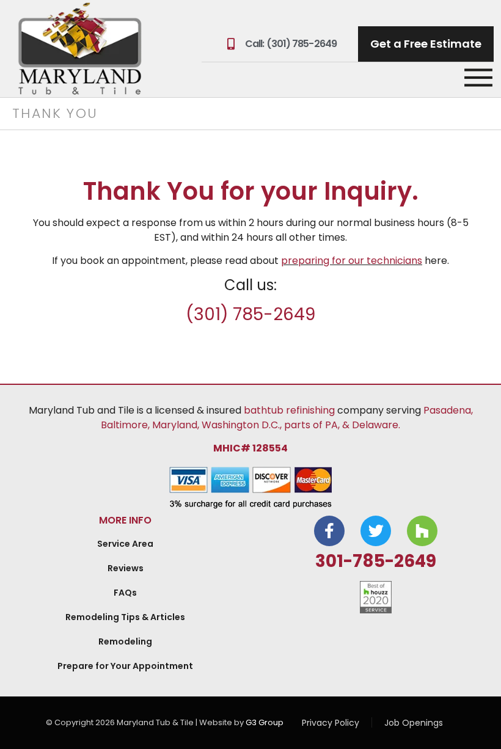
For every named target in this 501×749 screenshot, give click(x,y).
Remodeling (125, 641)
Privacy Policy (330, 723)
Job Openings (413, 723)
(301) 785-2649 (250, 314)
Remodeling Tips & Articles (125, 617)
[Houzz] (422, 531)
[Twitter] (375, 531)
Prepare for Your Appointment (125, 666)
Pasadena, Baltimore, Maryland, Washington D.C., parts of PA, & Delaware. (287, 417)
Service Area (125, 544)
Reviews (126, 568)
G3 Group (264, 722)
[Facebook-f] (329, 531)
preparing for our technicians (351, 261)
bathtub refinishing (289, 410)
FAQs (125, 592)
